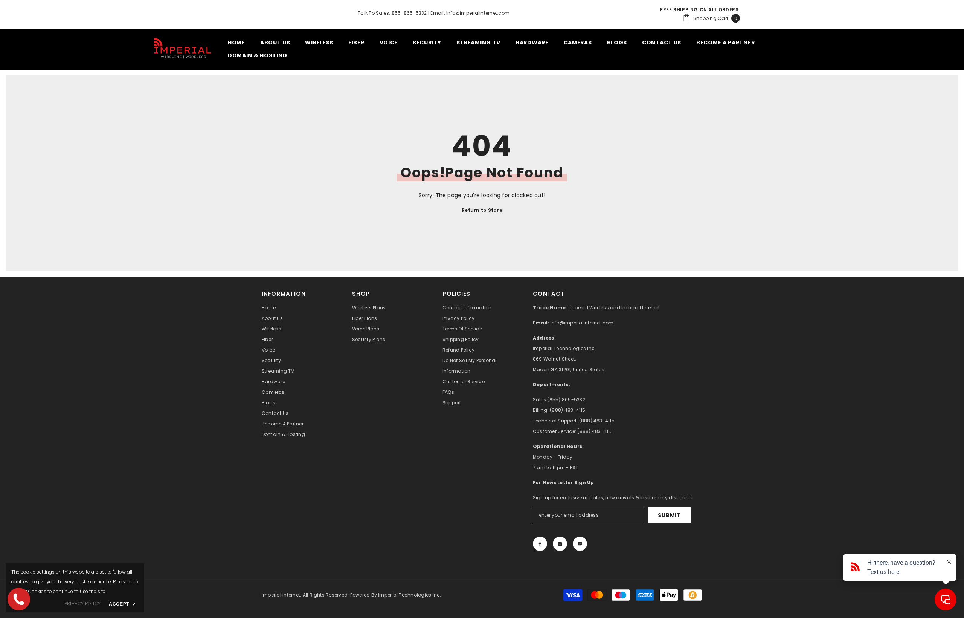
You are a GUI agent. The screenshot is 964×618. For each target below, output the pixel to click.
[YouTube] (580, 544)
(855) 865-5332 (566, 399)
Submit (669, 515)
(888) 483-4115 (567, 410)
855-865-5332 (409, 13)
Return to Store (482, 210)
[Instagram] (560, 544)
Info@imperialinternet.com (477, 13)
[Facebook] (540, 544)
